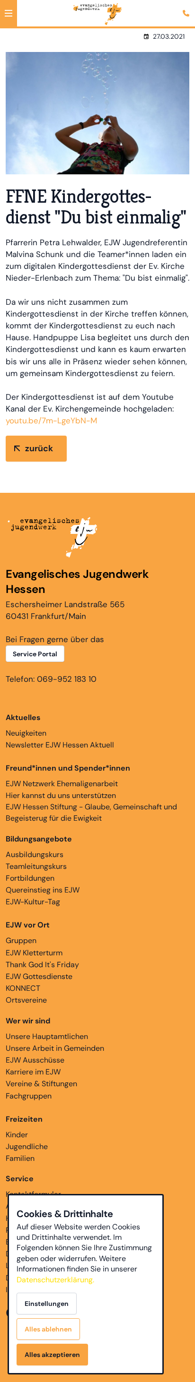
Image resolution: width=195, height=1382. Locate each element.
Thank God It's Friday (42, 965)
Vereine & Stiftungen (41, 1084)
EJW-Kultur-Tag (33, 902)
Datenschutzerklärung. (55, 1280)
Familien (20, 1158)
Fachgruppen (29, 1096)
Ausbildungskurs (34, 854)
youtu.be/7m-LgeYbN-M (51, 420)
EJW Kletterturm (34, 953)
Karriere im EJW (33, 1072)
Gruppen (21, 940)
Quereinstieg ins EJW (43, 890)
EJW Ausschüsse (35, 1060)
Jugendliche (27, 1146)
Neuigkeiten (26, 733)
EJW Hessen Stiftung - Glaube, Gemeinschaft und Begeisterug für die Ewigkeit (91, 812)
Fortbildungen (30, 878)
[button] (8, 13)
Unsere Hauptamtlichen (47, 1036)
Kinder (17, 1135)
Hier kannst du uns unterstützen (61, 795)
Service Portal (35, 654)
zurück (39, 448)
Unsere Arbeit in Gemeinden (55, 1048)
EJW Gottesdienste (39, 976)
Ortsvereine (26, 1000)
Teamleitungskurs (36, 866)
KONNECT (23, 988)
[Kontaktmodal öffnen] (187, 7)
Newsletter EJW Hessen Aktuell (60, 745)
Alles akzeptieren (52, 1354)
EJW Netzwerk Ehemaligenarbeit (62, 784)
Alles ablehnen (48, 1329)
